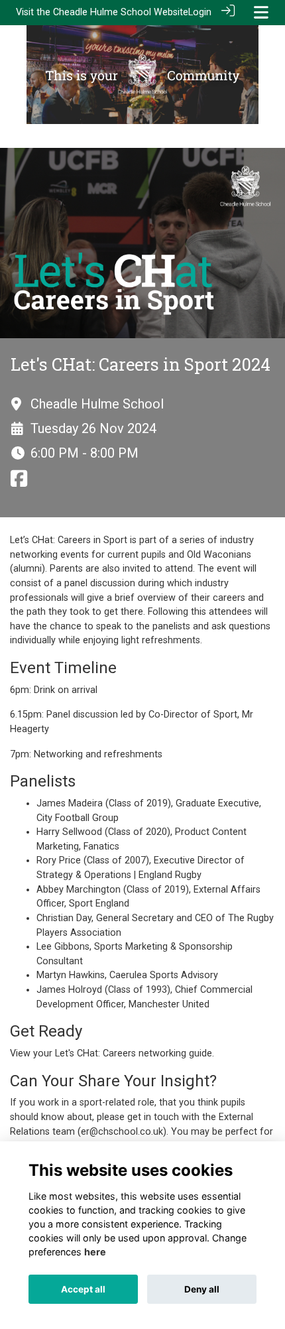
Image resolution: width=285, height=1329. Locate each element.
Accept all (83, 1289)
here (95, 1251)
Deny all (201, 1289)
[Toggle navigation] (261, 12)
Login (199, 12)
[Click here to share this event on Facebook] (19, 483)
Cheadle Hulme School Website (120, 12)
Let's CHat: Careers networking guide (133, 1053)
